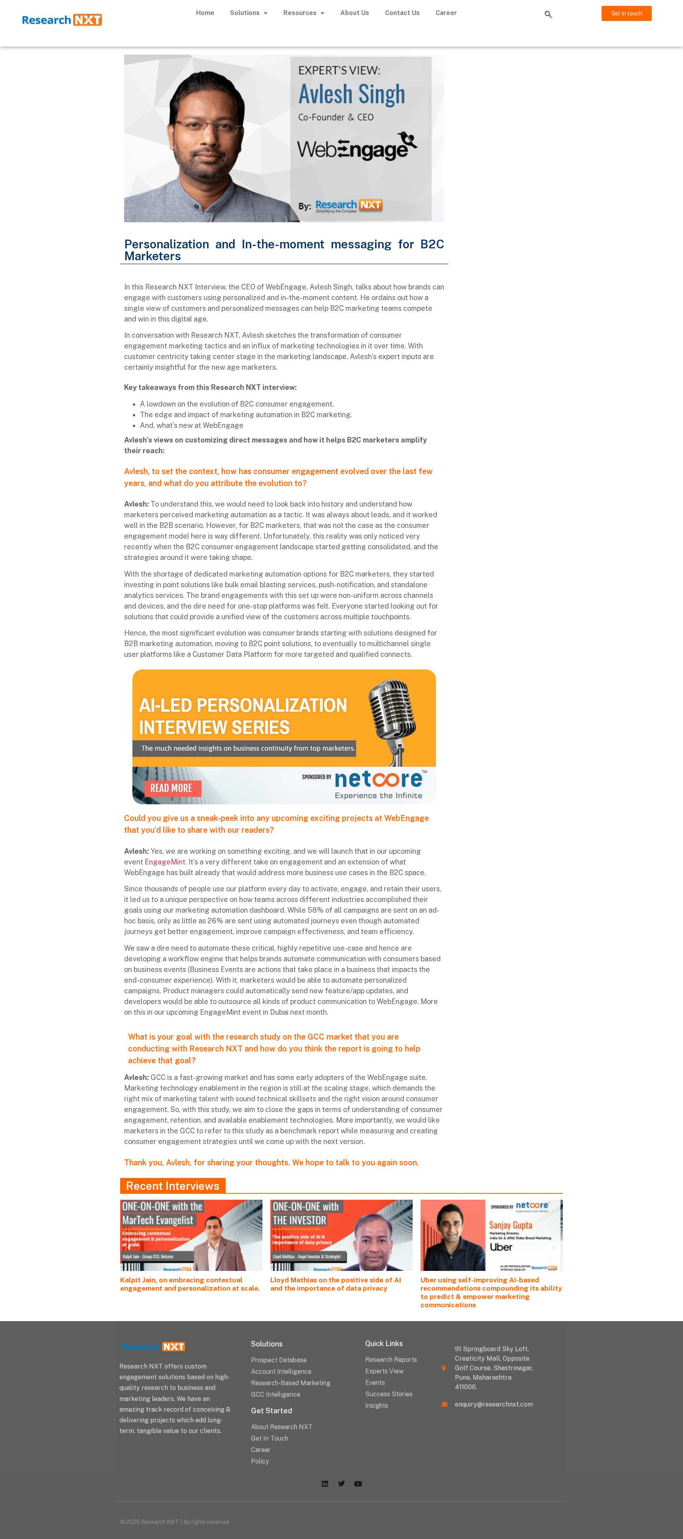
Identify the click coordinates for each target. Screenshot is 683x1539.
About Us (354, 13)
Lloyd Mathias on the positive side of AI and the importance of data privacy (335, 1284)
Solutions (245, 13)
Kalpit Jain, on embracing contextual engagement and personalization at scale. (190, 1284)
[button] (548, 15)
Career (446, 13)
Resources (300, 13)
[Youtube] (358, 1483)
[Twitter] (341, 1483)
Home (205, 13)
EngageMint (165, 862)
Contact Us (402, 13)
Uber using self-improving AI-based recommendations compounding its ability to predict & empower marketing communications (491, 1292)
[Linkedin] (324, 1483)
